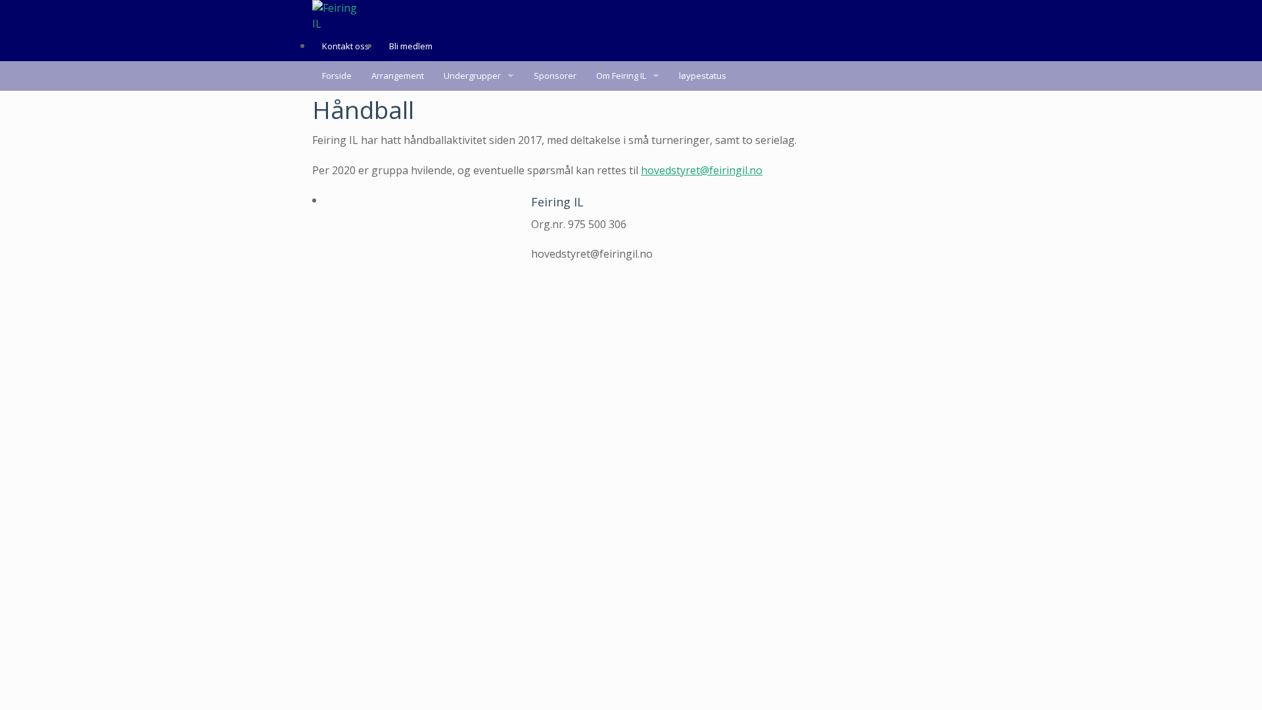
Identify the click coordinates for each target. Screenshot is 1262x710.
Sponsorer (555, 76)
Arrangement (397, 76)
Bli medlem (410, 46)
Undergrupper (472, 76)
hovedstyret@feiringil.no (701, 170)
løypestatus (702, 76)
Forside (337, 76)
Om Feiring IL (621, 76)
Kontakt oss (345, 46)
